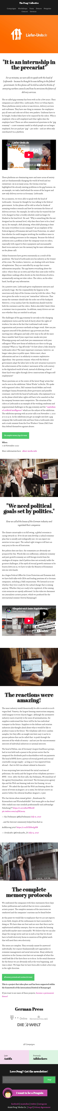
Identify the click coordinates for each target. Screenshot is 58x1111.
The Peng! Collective (29, 3)
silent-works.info (29, 451)
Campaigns (11, 8)
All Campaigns (29, 1044)
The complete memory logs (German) (15, 435)
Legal (30, 1107)
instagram (42, 1104)
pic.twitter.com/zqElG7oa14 (13, 811)
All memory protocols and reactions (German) (18, 977)
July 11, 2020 (36, 816)
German (33, 11)
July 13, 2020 (34, 832)
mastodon (25, 1104)
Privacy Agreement (42, 1107)
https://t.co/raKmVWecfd (23, 808)
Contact (25, 11)
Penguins (47, 8)
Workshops (22, 8)
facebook (15, 1104)
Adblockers (40, 1058)
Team (31, 8)
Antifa (8, 1058)
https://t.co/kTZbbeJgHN (27, 827)
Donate (39, 8)
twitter (34, 1104)
